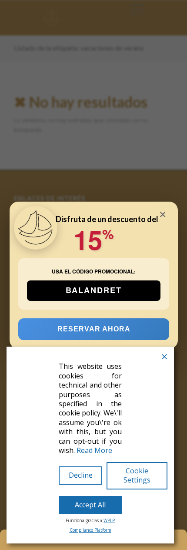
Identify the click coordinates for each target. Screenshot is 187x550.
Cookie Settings (137, 475)
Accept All (90, 505)
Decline (81, 475)
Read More (94, 450)
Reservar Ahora (93, 328)
